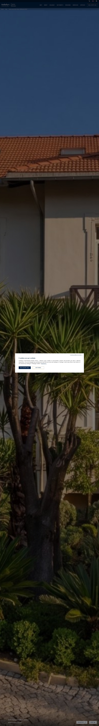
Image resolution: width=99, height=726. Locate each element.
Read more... (44, 363)
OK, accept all (24, 367)
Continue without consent (75, 355)
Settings (38, 367)
